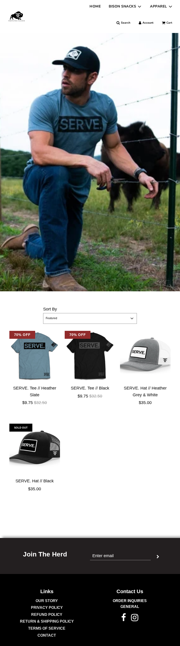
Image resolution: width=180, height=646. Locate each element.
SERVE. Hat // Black (34, 481)
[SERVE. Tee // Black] (90, 356)
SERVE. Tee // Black (90, 388)
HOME (95, 6)
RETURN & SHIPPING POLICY (47, 621)
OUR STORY (47, 601)
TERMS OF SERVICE (46, 628)
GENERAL (129, 607)
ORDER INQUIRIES (130, 601)
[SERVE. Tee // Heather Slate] (34, 356)
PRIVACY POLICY (47, 608)
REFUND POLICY (46, 615)
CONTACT (47, 635)
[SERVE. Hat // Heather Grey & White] (145, 356)
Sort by (50, 309)
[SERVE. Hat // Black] (34, 449)
